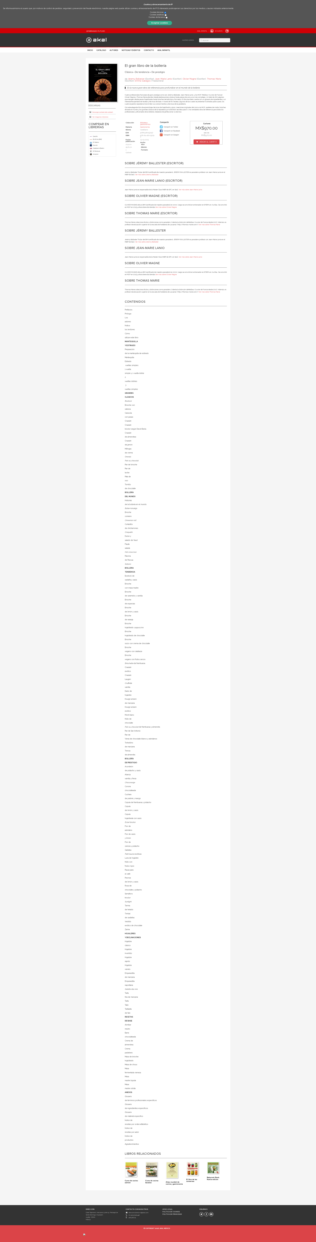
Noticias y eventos (131, 50)
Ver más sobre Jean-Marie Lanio (190, 190)
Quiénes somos (188, 40)
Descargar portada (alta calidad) (102, 112)
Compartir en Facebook (171, 131)
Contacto (149, 50)
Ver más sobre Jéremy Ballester (146, 174)
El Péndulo (96, 151)
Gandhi (95, 136)
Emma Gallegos (143, 81)
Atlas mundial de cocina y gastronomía (174, 1183)
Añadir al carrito (208, 142)
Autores (114, 50)
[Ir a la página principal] (96, 39)
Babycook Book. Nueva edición (213, 1178)
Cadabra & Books (98, 148)
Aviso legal (167, 1209)
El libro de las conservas (191, 1180)
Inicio (90, 50)
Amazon (95, 154)
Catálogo (101, 50)
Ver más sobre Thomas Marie (209, 225)
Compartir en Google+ (171, 135)
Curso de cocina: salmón (131, 1182)
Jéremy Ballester (136, 79)
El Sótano (96, 142)
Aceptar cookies (159, 23)
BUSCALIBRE (97, 139)
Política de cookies (171, 1212)
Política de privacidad (172, 1214)
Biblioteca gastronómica (145, 123)
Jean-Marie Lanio (163, 79)
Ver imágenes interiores (100, 117)
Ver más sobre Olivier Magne (166, 207)
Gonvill (95, 145)
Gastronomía (145, 127)
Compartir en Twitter (170, 127)
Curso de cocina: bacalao (151, 1182)
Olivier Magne (189, 79)
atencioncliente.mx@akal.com (138, 1212)
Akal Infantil (163, 50)
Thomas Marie (214, 79)
